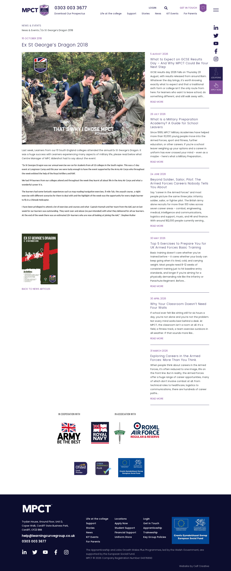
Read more (156, 101)
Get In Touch (151, 523)
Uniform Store (123, 537)
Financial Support (125, 532)
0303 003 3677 (70, 8)
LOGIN (152, 7)
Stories (146, 13)
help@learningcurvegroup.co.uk (48, 535)
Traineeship (150, 532)
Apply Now (121, 523)
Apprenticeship (152, 528)
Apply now (216, 89)
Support (131, 13)
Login (146, 518)
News (158, 13)
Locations (216, 77)
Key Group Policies (154, 537)
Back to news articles (36, 289)
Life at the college (111, 13)
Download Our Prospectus (69, 13)
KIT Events (172, 13)
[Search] (166, 8)
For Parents (190, 13)
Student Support (125, 528)
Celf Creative (201, 566)
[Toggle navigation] (216, 10)
